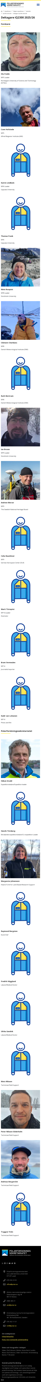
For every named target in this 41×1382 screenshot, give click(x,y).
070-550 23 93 (12, 1280)
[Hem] (1, 11)
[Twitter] (12, 1263)
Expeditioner (7, 11)
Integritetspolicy (8, 1336)
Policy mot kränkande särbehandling (15, 1340)
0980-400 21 (11, 1301)
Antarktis (28, 11)
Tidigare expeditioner (18, 11)
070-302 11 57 (12, 1322)
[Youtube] (9, 1263)
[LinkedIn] (5, 1263)
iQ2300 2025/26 (7, 13)
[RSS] (2, 1263)
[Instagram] (7, 1263)
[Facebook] (14, 1263)
